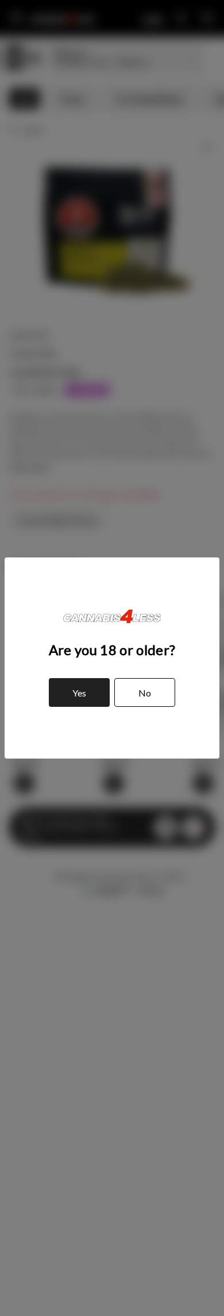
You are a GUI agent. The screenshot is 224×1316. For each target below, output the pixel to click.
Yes (79, 692)
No (144, 692)
